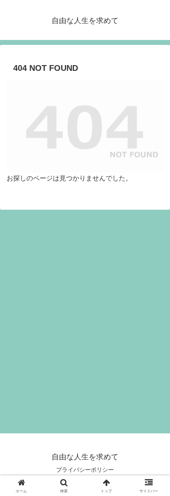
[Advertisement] (85, 324)
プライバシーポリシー (85, 469)
